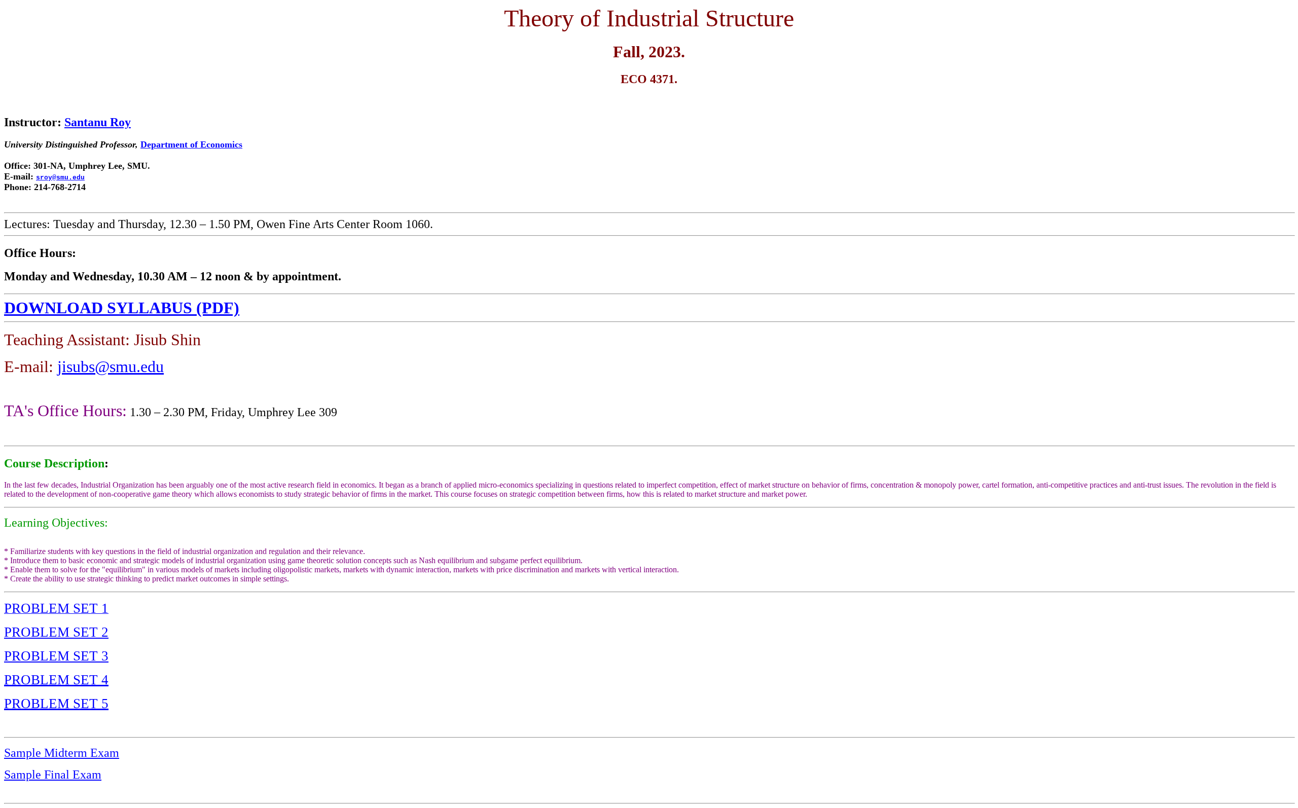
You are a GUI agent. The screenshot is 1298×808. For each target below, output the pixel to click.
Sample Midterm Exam (61, 752)
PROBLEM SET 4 (56, 679)
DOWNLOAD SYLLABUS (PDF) (121, 308)
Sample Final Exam (52, 774)
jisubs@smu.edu (110, 366)
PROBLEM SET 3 (56, 656)
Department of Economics (191, 144)
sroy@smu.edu (60, 177)
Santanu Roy (97, 122)
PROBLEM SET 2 (56, 632)
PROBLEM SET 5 (56, 703)
